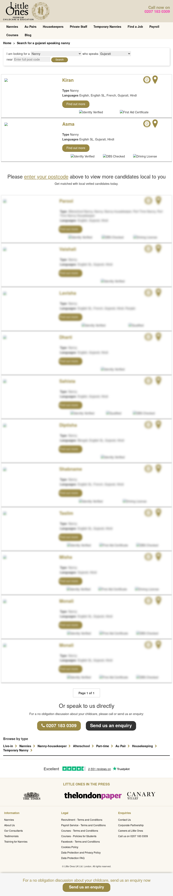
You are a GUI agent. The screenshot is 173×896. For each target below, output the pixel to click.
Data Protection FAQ (72, 858)
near (10, 59)
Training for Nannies (15, 841)
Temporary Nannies (107, 26)
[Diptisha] (4, 425)
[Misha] (4, 557)
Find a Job (135, 26)
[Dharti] (4, 337)
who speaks (90, 54)
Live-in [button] (8, 746)
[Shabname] (4, 469)
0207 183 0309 (157, 11)
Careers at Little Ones (130, 830)
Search (59, 59)
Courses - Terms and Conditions (79, 830)
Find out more (75, 104)
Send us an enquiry (111, 725)
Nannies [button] (25, 746)
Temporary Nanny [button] (16, 750)
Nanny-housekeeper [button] (53, 746)
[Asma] (6, 124)
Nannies (12, 26)
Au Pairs (30, 26)
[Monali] (4, 601)
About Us (9, 825)
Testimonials (11, 836)
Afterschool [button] (82, 746)
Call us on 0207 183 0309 (133, 836)
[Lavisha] (4, 293)
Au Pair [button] (121, 746)
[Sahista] (4, 381)
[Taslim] (4, 513)
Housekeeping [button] (143, 746)
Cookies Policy (69, 847)
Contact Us (124, 819)
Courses (12, 35)
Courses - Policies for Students (78, 836)
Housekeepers (53, 26)
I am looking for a (18, 54)
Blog (28, 35)
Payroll (154, 26)
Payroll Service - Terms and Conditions (83, 825)
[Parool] (4, 200)
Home (7, 43)
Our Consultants (13, 830)
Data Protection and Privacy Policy (81, 852)
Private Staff (78, 26)
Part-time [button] (103, 746)
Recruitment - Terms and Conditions (81, 819)
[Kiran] (6, 80)
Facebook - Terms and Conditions (80, 841)
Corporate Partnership (131, 825)
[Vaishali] (4, 249)
